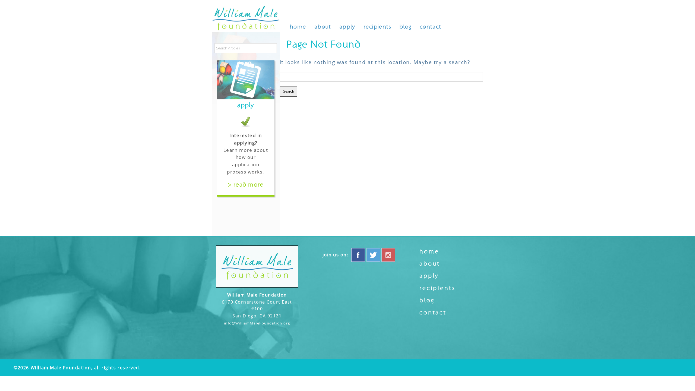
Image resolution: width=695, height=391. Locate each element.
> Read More (246, 185)
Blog (405, 27)
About (322, 27)
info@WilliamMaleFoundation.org (257, 323)
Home (298, 27)
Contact (430, 27)
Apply (347, 27)
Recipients (377, 27)
